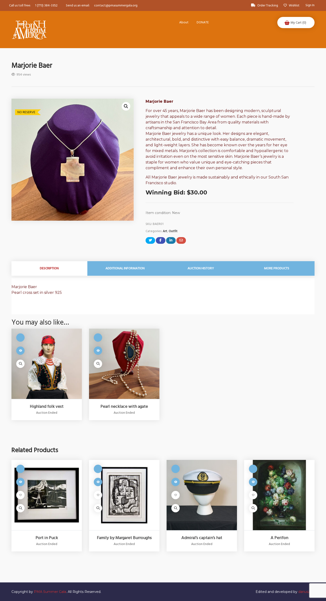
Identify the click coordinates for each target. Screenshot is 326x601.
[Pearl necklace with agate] (124, 364)
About (184, 22)
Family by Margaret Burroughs (124, 537)
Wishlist (294, 5)
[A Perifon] (279, 495)
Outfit (173, 231)
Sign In (310, 5)
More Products (276, 268)
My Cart (298, 22)
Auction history (201, 268)
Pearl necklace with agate (124, 406)
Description (49, 268)
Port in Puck (47, 537)
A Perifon (279, 537)
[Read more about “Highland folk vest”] (20, 350)
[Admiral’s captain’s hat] (202, 495)
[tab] (49, 268)
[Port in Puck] (46, 495)
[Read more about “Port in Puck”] (20, 482)
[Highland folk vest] (46, 364)
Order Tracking (268, 5)
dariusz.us (306, 592)
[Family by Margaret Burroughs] (124, 495)
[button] (126, 106)
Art (165, 231)
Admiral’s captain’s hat (201, 537)
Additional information (125, 268)
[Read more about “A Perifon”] (253, 482)
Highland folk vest (46, 406)
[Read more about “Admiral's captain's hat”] (175, 482)
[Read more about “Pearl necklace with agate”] (98, 350)
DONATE (203, 22)
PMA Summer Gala (50, 592)
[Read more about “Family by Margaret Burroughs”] (98, 482)
